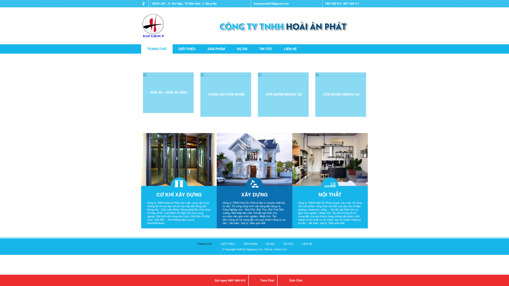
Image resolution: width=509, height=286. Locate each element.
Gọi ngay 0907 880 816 (230, 280)
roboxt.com (280, 249)
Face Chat (267, 280)
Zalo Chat (295, 280)
